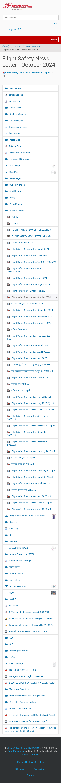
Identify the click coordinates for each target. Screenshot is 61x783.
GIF (11, 644)
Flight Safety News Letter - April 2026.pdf (31, 483)
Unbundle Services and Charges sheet (27, 695)
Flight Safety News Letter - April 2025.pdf (31, 352)
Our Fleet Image (17, 185)
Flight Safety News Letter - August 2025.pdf (32, 409)
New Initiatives (33, 46)
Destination (14, 139)
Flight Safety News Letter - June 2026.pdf (31, 502)
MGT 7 (12, 599)
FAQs (12, 657)
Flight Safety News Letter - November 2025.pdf (27, 434)
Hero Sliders (15, 88)
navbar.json (14, 101)
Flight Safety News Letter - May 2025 (29, 358)
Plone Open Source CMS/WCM (23, 748)
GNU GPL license (30, 754)
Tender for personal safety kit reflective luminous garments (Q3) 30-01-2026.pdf (30, 729)
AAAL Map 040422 (18, 547)
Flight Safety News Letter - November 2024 (32, 310)
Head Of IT (16, 223)
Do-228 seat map (17, 586)
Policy (12, 197)
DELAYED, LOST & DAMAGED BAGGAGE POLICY (32, 683)
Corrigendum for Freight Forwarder (26, 676)
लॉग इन (56, 23)
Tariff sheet (14, 580)
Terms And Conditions (19, 152)
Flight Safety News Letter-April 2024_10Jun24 (33, 262)
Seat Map (14, 172)
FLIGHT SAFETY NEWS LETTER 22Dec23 (31, 230)
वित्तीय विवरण (14, 567)
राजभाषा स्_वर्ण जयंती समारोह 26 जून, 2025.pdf (30, 364)
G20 (11, 638)
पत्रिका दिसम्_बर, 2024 (21, 329)
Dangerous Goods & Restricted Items (27, 515)
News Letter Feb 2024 (22, 242)
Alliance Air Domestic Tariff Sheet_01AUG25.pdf (32, 715)
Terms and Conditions (19, 689)
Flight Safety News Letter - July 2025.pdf (31, 397)
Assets (17, 46)
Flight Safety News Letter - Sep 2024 (28, 291)
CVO (11, 592)
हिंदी (19, 29)
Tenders (13, 541)
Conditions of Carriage (20, 560)
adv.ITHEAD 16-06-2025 (20, 708)
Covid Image (15, 191)
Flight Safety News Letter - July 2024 (29, 278)
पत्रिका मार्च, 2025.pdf (20, 390)
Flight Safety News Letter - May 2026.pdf (31, 496)
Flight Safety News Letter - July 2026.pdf (31, 509)
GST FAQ (13, 528)
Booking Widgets (17, 114)
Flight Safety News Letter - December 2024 (32, 316)
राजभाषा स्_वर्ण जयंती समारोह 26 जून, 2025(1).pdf (32, 371)
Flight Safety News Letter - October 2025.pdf (33, 425)
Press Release (16, 204)
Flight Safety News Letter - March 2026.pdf (32, 477)
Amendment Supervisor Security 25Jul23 (28, 631)
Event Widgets (16, 120)
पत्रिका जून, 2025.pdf (20, 384)
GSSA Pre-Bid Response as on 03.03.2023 (29, 612)
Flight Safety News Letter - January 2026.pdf (33, 451)
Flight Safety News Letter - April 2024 (29, 255)
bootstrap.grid (16, 133)
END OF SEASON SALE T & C (22, 670)
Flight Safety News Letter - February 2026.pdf (33, 470)
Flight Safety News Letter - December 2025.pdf (27, 443)
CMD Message (16, 663)
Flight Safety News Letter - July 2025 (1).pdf (32, 403)
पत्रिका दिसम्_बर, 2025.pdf (23, 464)
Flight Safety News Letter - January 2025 (31, 323)
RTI (11, 535)
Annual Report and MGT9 (21, 554)
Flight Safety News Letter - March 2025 (30, 345)
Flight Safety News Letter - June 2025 (29, 377)
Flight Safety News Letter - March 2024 (30, 249)
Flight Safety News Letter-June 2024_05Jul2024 (24, 270)
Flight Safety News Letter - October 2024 (31, 297)
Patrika (14, 217)
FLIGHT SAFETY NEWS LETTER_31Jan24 (31, 236)
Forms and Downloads (20, 159)
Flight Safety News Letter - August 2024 (30, 284)
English (12, 29)
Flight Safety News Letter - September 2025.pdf (27, 418)
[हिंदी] (17, 6)
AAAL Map (14, 165)
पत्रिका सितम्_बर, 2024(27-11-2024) (27, 303)
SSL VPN (13, 605)
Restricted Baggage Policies (22, 702)
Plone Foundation (16, 751)
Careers (13, 522)
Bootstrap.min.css (18, 127)
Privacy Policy (16, 146)
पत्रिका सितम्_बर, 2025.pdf (23, 457)
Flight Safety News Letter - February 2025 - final (30, 337)
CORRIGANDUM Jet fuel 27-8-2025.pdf (28, 721)
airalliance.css (16, 94)
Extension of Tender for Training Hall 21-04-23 (31, 618)
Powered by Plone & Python (30, 762)
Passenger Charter (18, 650)
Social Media (15, 107)
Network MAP (16, 573)
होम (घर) (5, 46)
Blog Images (15, 178)
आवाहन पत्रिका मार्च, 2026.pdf (24, 490)
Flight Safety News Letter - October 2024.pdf (27, 72)
